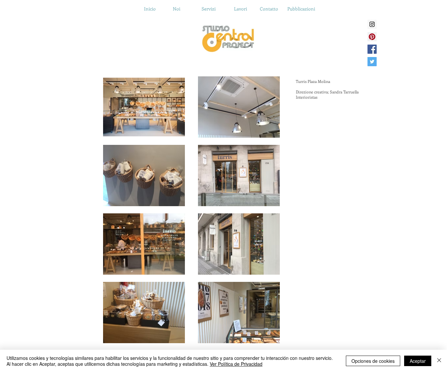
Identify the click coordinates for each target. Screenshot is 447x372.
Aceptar (418, 361)
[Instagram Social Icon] (372, 24)
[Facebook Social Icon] (372, 49)
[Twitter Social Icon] (372, 61)
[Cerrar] (439, 361)
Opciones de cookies (373, 361)
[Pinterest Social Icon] (372, 36)
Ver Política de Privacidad (236, 364)
